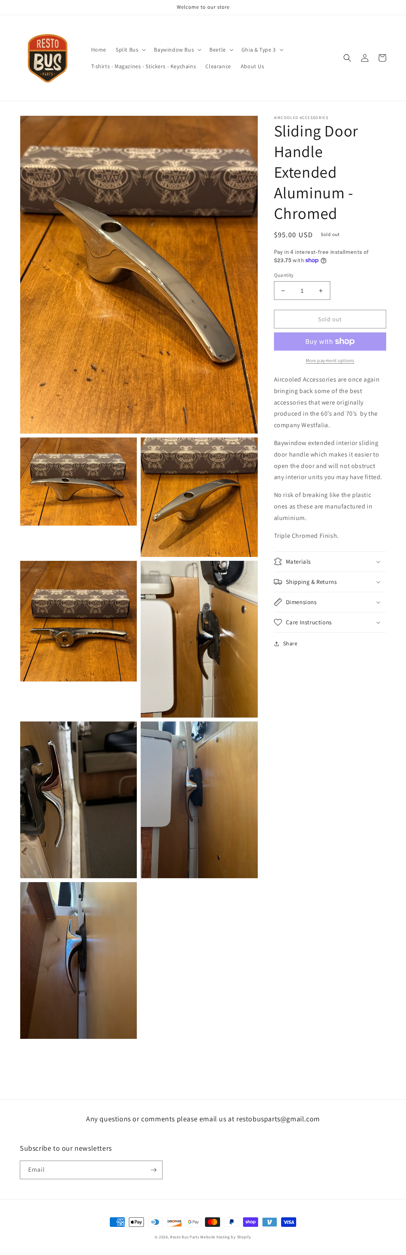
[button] (130, 49)
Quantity (284, 275)
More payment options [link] (330, 360)
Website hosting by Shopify (225, 1237)
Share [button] (290, 643)
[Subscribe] (153, 1170)
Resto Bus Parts (184, 1237)
